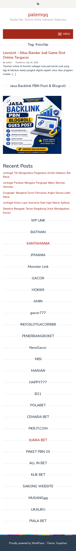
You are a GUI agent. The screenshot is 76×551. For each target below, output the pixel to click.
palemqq (38, 14)
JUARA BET (38, 440)
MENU (66, 34)
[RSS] (38, 4)
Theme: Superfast (57, 543)
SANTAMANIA (38, 243)
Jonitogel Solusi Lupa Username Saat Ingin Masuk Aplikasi (36, 202)
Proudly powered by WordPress (26, 543)
